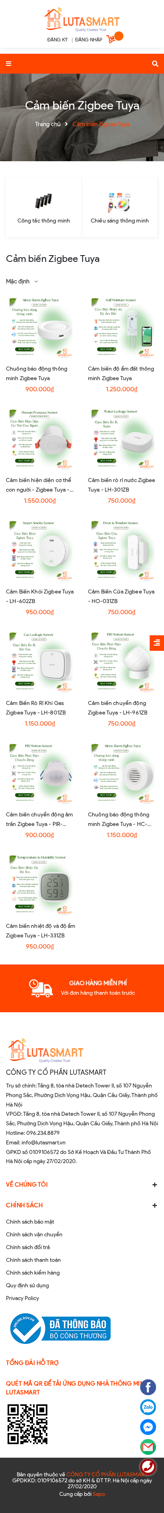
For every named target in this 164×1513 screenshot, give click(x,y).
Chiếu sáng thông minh (120, 220)
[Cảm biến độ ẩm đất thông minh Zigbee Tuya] (123, 327)
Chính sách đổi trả (28, 1247)
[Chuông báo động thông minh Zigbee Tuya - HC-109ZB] (123, 773)
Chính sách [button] (24, 1205)
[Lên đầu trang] (144, 1485)
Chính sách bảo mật (30, 1221)
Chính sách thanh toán (33, 1260)
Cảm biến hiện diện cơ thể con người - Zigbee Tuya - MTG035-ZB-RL (39, 490)
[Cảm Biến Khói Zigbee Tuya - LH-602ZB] (41, 550)
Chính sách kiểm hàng (33, 1272)
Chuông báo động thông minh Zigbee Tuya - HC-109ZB (118, 824)
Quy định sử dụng (27, 1285)
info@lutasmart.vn (43, 1142)
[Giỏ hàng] (111, 40)
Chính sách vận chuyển (34, 1234)
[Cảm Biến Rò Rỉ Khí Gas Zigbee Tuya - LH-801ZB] (41, 661)
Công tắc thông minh (44, 220)
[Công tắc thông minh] (44, 201)
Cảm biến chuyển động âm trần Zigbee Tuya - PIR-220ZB (39, 824)
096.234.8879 (43, 1133)
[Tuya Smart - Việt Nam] (82, 18)
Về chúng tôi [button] (27, 1184)
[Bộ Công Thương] (58, 1328)
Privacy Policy (22, 1298)
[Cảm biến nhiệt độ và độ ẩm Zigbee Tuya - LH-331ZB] (41, 884)
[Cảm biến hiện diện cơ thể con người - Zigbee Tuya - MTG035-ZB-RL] (41, 438)
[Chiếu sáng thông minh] (120, 201)
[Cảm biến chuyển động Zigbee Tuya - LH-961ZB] (123, 661)
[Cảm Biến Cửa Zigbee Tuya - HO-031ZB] (123, 550)
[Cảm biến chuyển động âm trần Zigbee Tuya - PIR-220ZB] (41, 773)
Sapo (99, 1494)
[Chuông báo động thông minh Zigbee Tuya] (41, 327)
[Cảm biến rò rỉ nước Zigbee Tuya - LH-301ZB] (123, 438)
